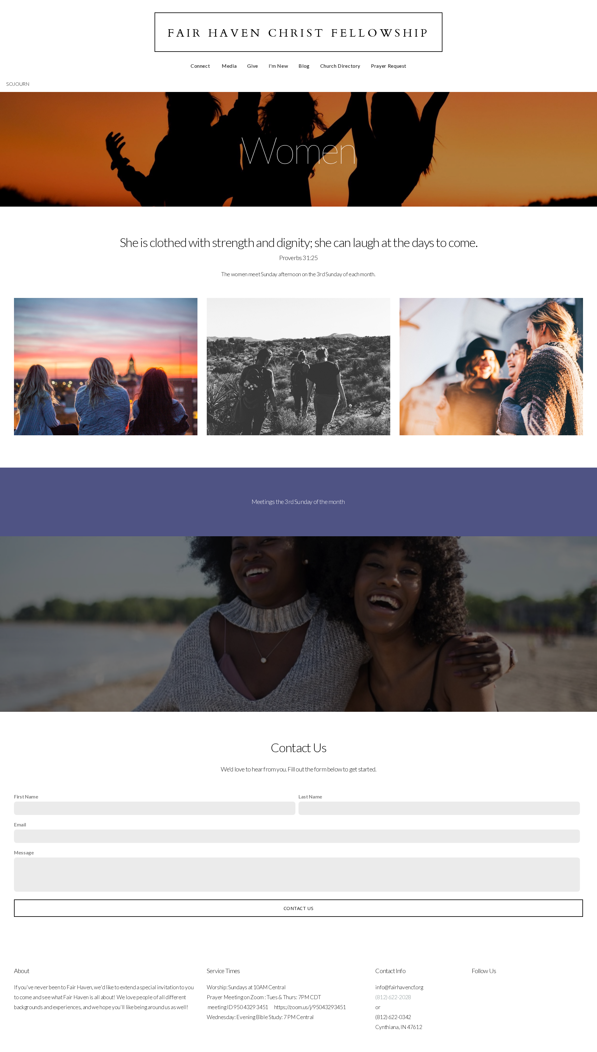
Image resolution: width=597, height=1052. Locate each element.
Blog (304, 66)
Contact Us (298, 908)
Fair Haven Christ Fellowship (299, 33)
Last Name (310, 796)
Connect (201, 66)
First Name (26, 796)
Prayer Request (388, 66)
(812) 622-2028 (393, 997)
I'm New (278, 66)
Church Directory (340, 66)
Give (252, 66)
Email (20, 824)
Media (229, 66)
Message (24, 852)
